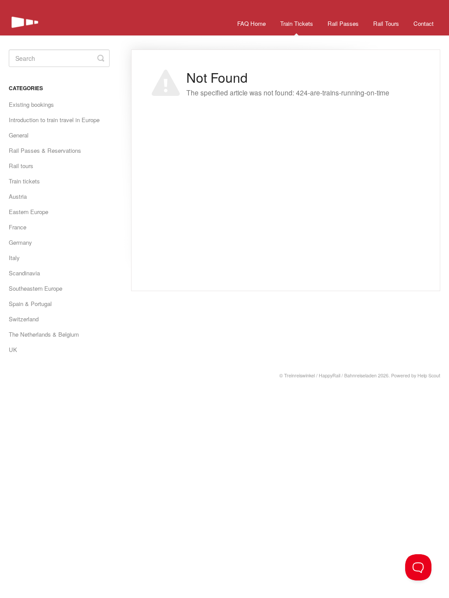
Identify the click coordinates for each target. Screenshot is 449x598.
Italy (14, 257)
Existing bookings (31, 104)
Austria (18, 196)
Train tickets (24, 181)
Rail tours (21, 166)
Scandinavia (24, 273)
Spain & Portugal (30, 303)
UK (13, 349)
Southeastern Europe (35, 288)
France (17, 227)
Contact (423, 23)
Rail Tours (386, 23)
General (19, 135)
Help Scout (428, 375)
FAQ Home (251, 23)
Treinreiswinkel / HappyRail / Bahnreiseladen (330, 375)
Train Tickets (296, 23)
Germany (20, 242)
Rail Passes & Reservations (45, 150)
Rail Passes (343, 23)
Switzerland (24, 319)
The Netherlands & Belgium (44, 334)
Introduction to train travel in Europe (54, 120)
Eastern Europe (28, 212)
